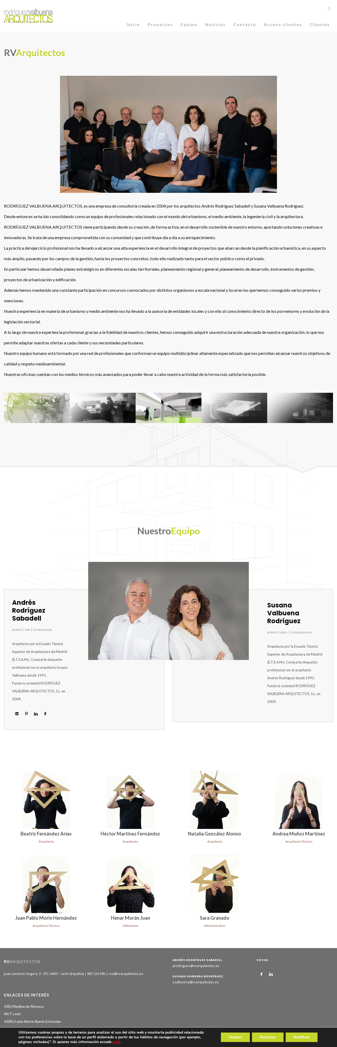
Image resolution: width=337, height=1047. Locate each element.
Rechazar (268, 1037)
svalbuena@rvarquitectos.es (195, 982)
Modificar (302, 1037)
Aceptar (235, 1037)
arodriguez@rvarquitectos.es (195, 965)
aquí (116, 1041)
